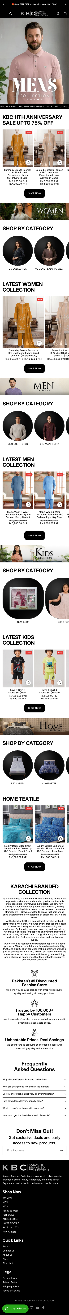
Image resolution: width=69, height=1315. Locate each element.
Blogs (5, 1259)
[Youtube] (37, 1308)
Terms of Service (11, 1290)
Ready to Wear (10, 1210)
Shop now (34, 193)
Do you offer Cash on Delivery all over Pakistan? (28, 1093)
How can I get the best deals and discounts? (26, 1115)
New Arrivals (9, 1231)
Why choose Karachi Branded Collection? (25, 1079)
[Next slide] (65, 4)
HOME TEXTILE (11, 1223)
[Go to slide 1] (27, 99)
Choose (62, 682)
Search (6, 1246)
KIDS (5, 1206)
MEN (5, 1202)
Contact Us (8, 1250)
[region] (34, 61)
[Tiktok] (43, 1308)
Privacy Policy (10, 1278)
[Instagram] (32, 1308)
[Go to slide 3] (34, 99)
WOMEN (7, 1198)
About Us (7, 1254)
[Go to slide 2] (31, 99)
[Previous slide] (3, 4)
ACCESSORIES (10, 1219)
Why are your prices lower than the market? (26, 1086)
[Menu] (3, 13)
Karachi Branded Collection (38, 1300)
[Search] (10, 13)
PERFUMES (8, 1214)
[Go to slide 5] (41, 99)
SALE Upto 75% (11, 1227)
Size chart (8, 1263)
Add (62, 162)
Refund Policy (10, 1282)
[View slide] (34, 61)
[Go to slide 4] (38, 99)
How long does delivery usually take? (23, 1101)
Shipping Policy (11, 1286)
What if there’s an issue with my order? (23, 1108)
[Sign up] (61, 1150)
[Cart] (65, 13)
